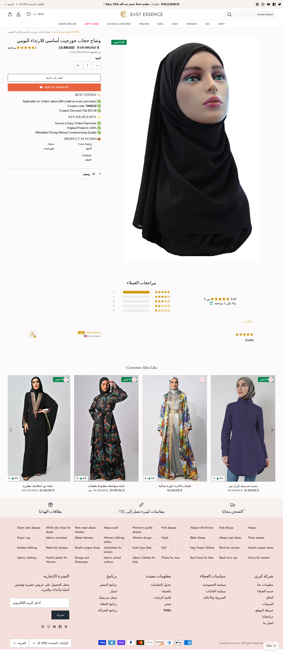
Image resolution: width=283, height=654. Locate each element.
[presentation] (11, 430)
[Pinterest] (257, 4)
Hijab (165, 538)
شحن (167, 604)
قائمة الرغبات (162, 597)
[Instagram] (262, 4)
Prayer (144, 24)
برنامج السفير (108, 584)
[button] (162, 292)
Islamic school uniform (112, 560)
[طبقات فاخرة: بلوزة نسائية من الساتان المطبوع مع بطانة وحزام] (174, 428)
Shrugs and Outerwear (82, 560)
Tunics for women (259, 558)
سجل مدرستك (108, 597)
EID (207, 24)
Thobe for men (171, 558)
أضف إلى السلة (54, 78)
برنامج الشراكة (107, 610)
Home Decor (67, 24)
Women (191, 24)
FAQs (167, 610)
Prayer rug (23, 538)
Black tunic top (228, 558)
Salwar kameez (84, 538)
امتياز (113, 591)
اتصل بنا (268, 623)
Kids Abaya (226, 528)
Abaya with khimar (201, 528)
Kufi (164, 548)
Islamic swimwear (56, 538)
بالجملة (166, 591)
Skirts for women (229, 548)
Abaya (252, 528)
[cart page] (10, 14)
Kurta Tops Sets (142, 548)
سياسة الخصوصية (214, 584)
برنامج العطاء (108, 604)
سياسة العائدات (216, 591)
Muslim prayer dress (260, 548)
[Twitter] (279, 4)
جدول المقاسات (160, 584)
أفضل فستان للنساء (61, 32)
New (221, 24)
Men (175, 24)
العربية (11, 4)
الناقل (269, 597)
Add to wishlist (56, 87)
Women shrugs (142, 538)
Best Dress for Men (202, 558)
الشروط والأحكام (214, 597)
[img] (244, 334)
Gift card (92, 24)
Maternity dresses (57, 548)
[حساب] (18, 14)
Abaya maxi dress (230, 538)
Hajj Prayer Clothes (202, 548)
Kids (160, 24)
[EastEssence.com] (141, 14)
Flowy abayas (256, 538)
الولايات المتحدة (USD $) (31, 4)
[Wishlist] (28, 14)
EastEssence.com (229, 643)
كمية (98, 58)
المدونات (267, 604)
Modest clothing (27, 548)
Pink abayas (169, 528)
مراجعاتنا (267, 616)
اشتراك (60, 615)
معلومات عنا (265, 584)
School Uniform (119, 24)
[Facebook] (274, 4)
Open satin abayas (28, 528)
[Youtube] (268, 4)
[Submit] (229, 14)
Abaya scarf (111, 528)
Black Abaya (197, 538)
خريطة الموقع (264, 610)
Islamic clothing (26, 558)
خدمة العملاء (265, 591)
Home (76, 32)
